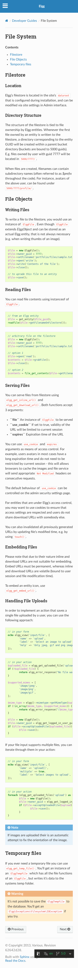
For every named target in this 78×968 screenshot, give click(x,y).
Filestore (16, 54)
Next (63, 929)
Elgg (42, 6)
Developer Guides (24, 20)
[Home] (6, 20)
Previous (17, 929)
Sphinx (24, 957)
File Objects (18, 59)
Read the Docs (15, 960)
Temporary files (20, 64)
